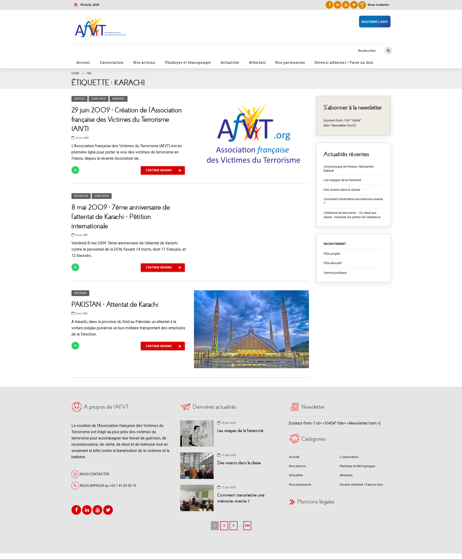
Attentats (257, 62)
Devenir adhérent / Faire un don (343, 62)
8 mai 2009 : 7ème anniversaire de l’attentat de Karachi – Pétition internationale (120, 216)
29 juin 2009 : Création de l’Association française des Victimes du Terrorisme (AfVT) (126, 119)
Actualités (229, 62)
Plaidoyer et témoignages (188, 62)
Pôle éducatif (333, 263)
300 (247, 525)
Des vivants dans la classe (342, 189)
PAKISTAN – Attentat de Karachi (114, 304)
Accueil (83, 62)
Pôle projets (332, 253)
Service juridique (335, 272)
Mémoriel (118, 98)
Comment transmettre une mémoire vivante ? (353, 201)
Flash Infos (98, 98)
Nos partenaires (290, 62)
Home (75, 73)
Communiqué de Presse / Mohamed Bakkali (348, 169)
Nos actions (144, 62)
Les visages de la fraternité (342, 180)
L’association (112, 62)
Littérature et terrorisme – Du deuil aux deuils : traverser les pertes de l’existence (352, 215)
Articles (79, 98)
